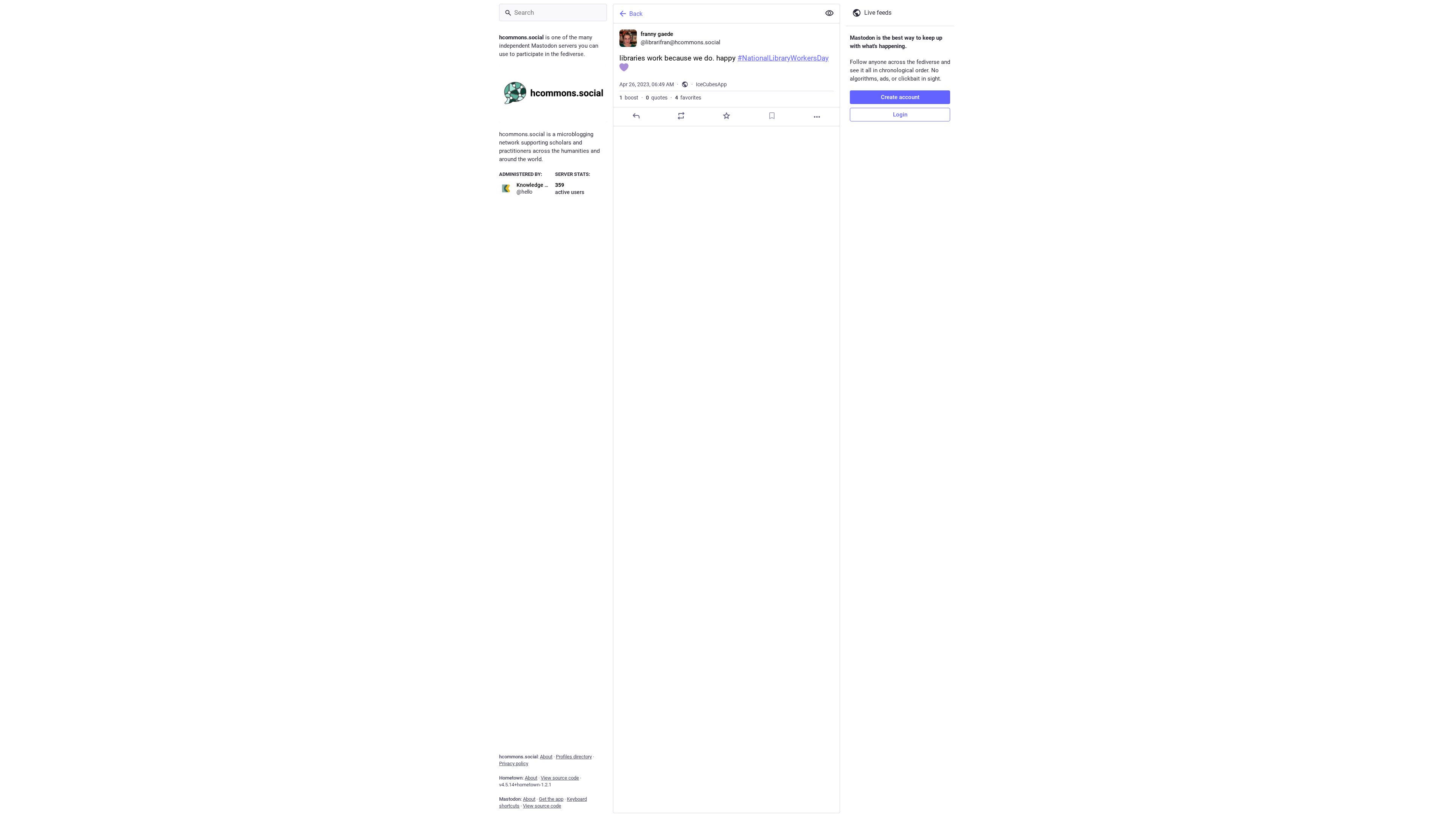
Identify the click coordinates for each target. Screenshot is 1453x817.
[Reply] (636, 115)
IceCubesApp (711, 84)
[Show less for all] (829, 13)
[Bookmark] (771, 115)
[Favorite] (726, 115)
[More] (816, 116)
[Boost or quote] (681, 115)
